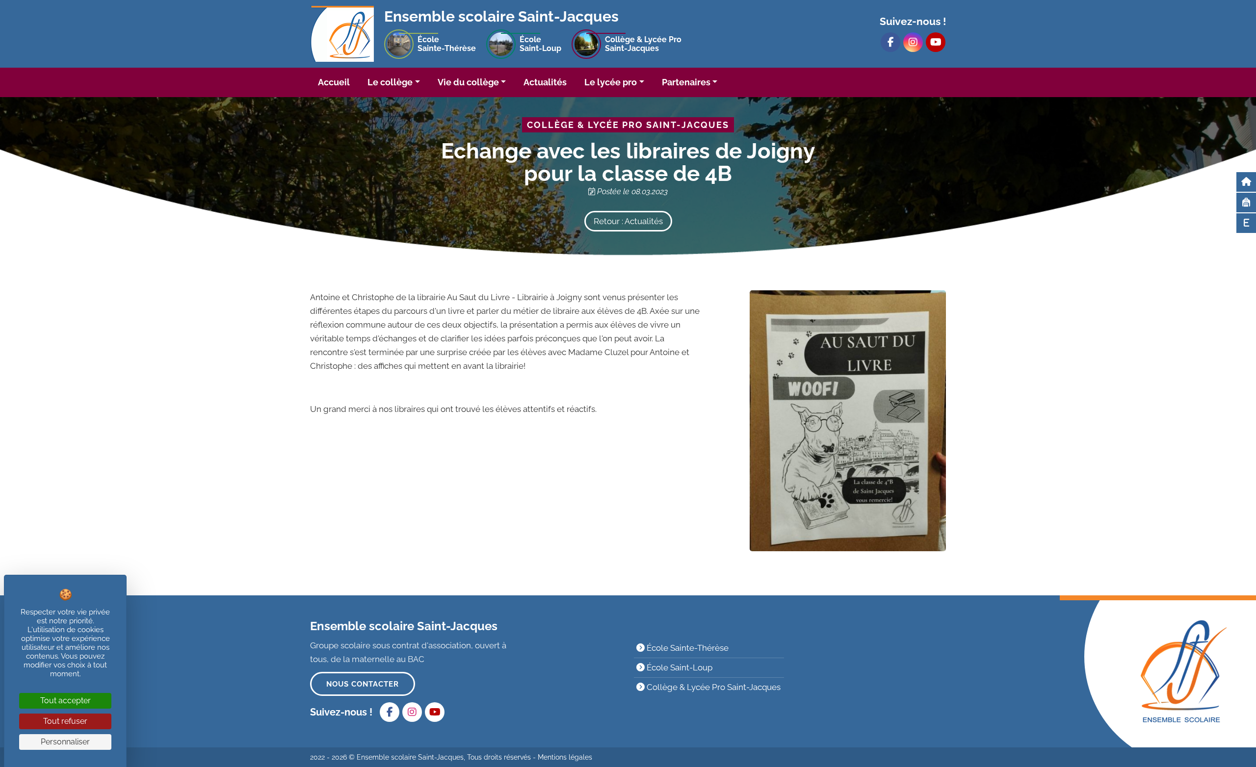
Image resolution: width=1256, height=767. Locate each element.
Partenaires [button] (686, 82)
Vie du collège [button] (468, 82)
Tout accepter (65, 700)
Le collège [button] (390, 82)
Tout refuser (65, 721)
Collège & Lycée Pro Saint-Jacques (713, 687)
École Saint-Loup (678, 667)
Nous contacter (362, 684)
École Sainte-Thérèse (687, 648)
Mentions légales (565, 757)
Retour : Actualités (628, 221)
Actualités (545, 82)
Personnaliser (65, 741)
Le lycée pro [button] (610, 82)
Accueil (334, 82)
